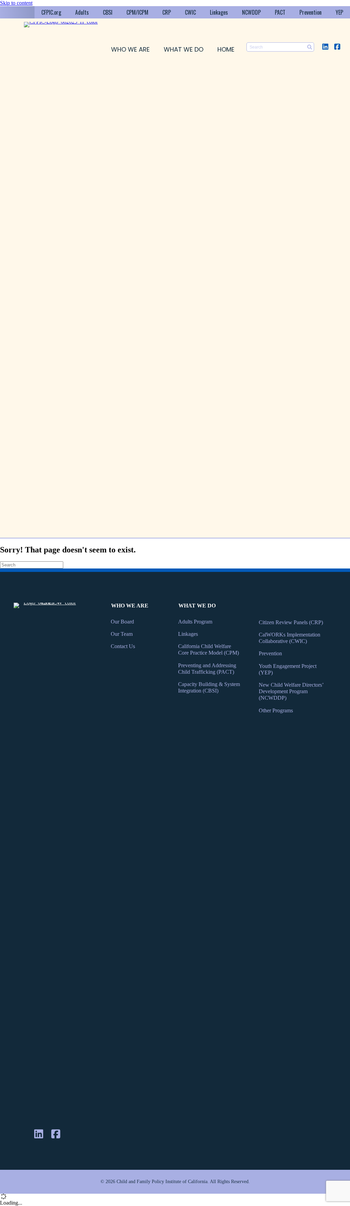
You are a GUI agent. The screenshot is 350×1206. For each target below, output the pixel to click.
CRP (166, 12)
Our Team (122, 634)
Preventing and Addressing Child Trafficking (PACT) (207, 668)
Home (225, 49)
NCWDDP (251, 12)
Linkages (219, 12)
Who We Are (130, 49)
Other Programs (276, 710)
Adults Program (195, 622)
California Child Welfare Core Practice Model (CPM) (208, 649)
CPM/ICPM (137, 12)
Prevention (310, 12)
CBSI (107, 12)
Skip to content (16, 3)
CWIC (190, 12)
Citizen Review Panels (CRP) (291, 622)
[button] (325, 46)
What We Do (183, 49)
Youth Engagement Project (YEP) (288, 669)
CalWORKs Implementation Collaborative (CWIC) (289, 638)
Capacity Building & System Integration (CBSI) (209, 687)
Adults (82, 12)
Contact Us (123, 646)
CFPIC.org (51, 12)
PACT (280, 12)
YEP (339, 12)
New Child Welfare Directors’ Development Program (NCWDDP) (291, 691)
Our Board (122, 622)
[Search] (309, 47)
